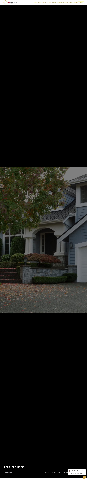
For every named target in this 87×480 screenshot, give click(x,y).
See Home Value (67, 472)
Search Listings (37, 2)
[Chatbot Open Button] (84, 477)
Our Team (75, 2)
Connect (81, 2)
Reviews (70, 2)
